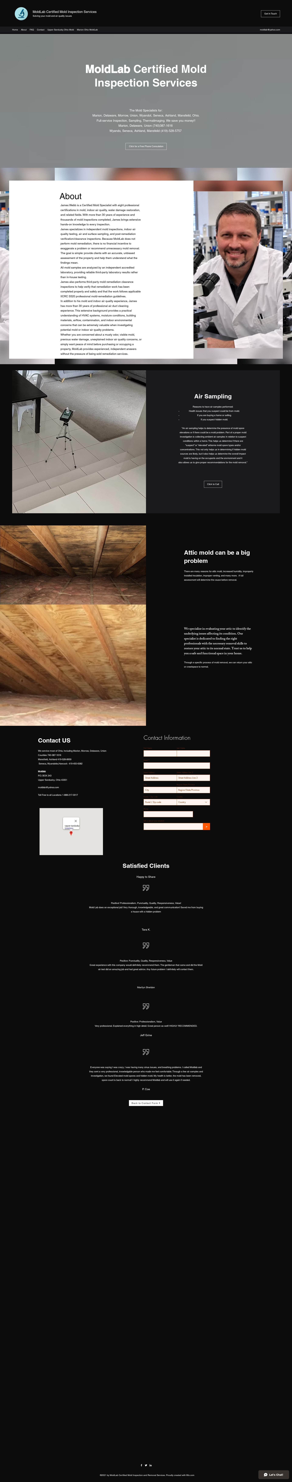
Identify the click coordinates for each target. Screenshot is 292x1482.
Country (180, 797)
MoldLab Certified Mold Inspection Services (65, 12)
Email (146, 760)
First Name (148, 748)
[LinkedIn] (150, 1465)
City (145, 785)
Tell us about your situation (154, 821)
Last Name (181, 748)
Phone (146, 809)
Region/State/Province (186, 785)
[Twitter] (146, 1465)
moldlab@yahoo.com (270, 29)
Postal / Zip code (151, 797)
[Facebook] (141, 1465)
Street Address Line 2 (185, 772)
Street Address (149, 772)
